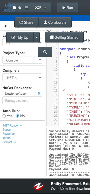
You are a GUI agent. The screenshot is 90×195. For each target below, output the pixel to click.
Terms (6, 138)
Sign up (8, 10)
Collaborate (56, 22)
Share (28, 22)
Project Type (13, 52)
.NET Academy (12, 125)
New (20, 7)
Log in (10, 5)
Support (7, 130)
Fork (42, 7)
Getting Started (66, 37)
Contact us (9, 142)
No (22, 115)
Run (69, 7)
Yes (9, 115)
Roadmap (8, 134)
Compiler (10, 70)
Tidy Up (21, 37)
